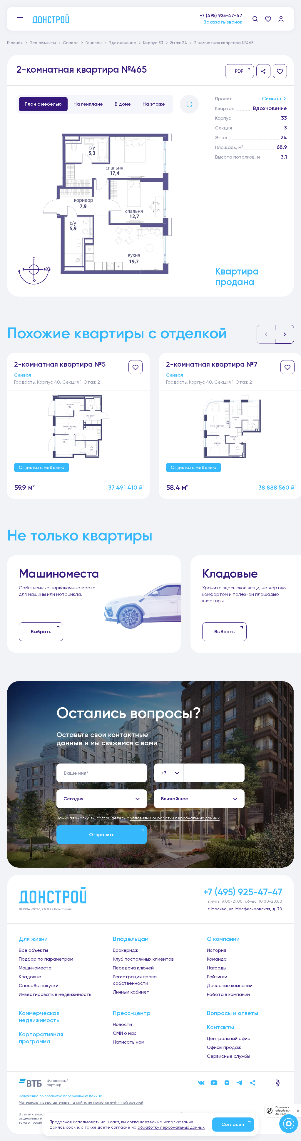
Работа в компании (228, 994)
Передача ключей (133, 968)
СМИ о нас (124, 1033)
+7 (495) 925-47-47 (221, 15)
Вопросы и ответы (232, 1013)
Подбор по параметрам (46, 959)
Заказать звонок (223, 22)
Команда (217, 959)
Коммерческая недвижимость (39, 1016)
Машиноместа (35, 968)
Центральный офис (228, 1038)
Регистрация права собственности (135, 980)
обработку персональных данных (171, 1127)
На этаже (154, 104)
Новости (122, 1024)
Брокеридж (125, 950)
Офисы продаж (224, 1047)
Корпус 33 (153, 42)
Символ (70, 42)
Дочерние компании (229, 985)
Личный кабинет (131, 992)
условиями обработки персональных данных (175, 818)
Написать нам (128, 1042)
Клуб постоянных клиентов (143, 959)
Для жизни (33, 938)
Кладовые (30, 976)
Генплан (94, 42)
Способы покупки (38, 985)
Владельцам (130, 938)
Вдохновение (122, 42)
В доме (123, 104)
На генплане (88, 104)
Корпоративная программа (41, 1038)
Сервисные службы (228, 1056)
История (216, 950)
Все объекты (43, 42)
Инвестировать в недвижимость (55, 994)
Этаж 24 (178, 42)
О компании (223, 938)
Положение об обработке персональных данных (60, 1096)
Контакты (220, 1027)
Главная (15, 42)
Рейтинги (217, 976)
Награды (216, 968)
